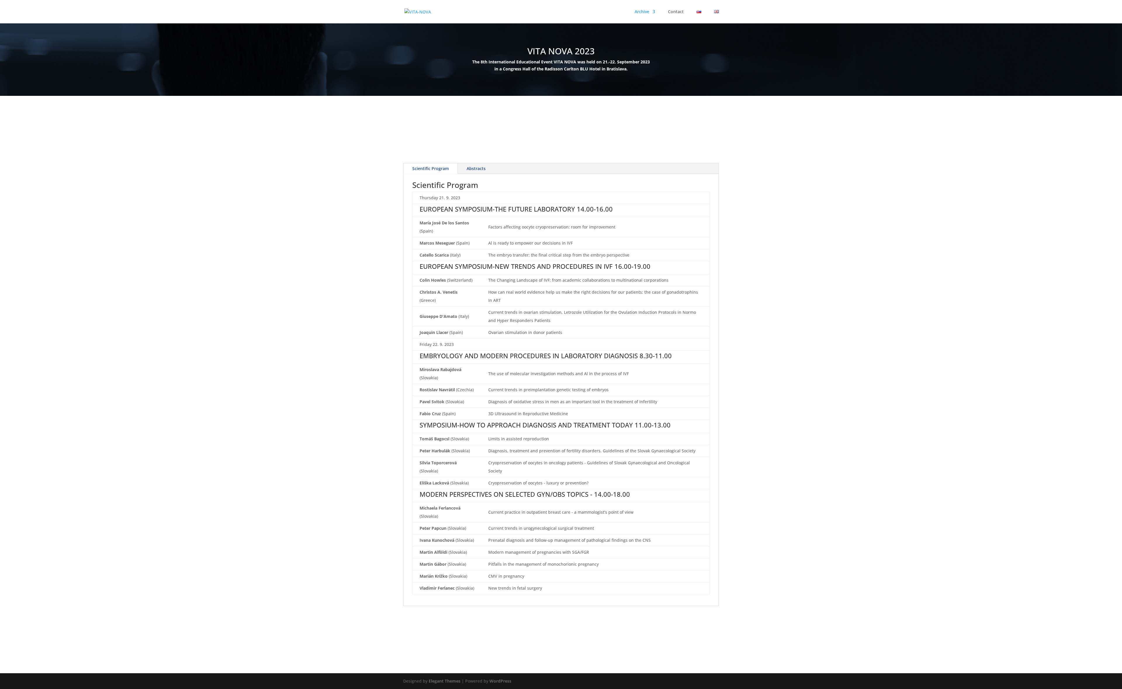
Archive (642, 12)
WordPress (500, 681)
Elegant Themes (444, 681)
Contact (676, 12)
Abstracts (476, 168)
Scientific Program (430, 168)
